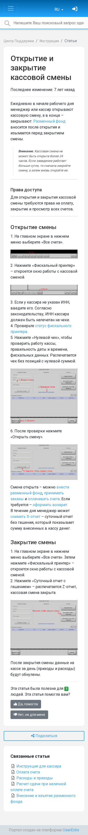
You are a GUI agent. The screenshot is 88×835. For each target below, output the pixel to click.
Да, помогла (27, 704)
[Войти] (75, 9)
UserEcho (71, 830)
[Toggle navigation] (11, 8)
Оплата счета (27, 772)
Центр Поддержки (19, 41)
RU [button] (57, 9)
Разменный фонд (49, 121)
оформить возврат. (50, 504)
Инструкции (49, 41)
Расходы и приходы (34, 778)
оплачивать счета (44, 499)
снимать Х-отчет (25, 516)
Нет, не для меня (31, 715)
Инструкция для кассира (38, 766)
